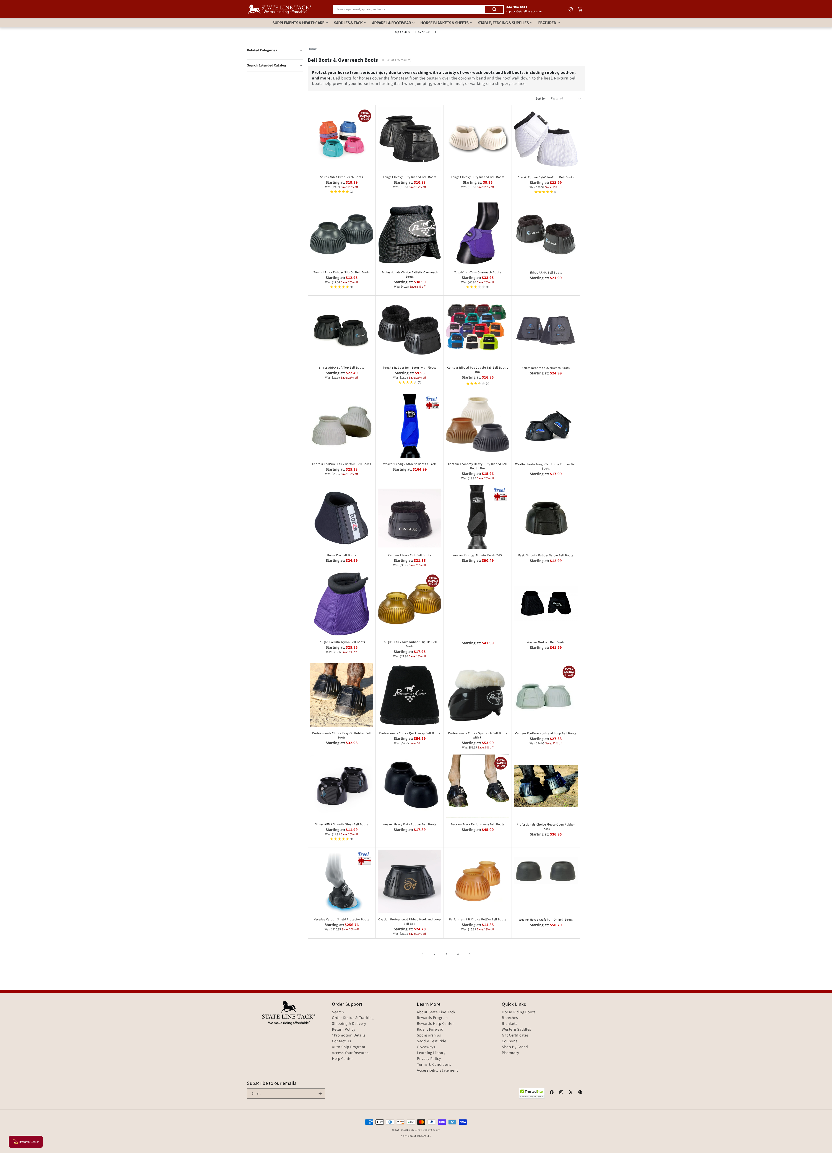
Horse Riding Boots (519, 1012)
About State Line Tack (436, 1012)
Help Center (342, 1058)
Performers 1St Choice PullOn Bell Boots (477, 919)
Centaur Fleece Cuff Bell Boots (409, 555)
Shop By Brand (515, 1047)
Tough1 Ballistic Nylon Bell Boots (341, 642)
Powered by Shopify (429, 1130)
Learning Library (431, 1053)
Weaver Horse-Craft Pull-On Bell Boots (546, 920)
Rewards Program (432, 1017)
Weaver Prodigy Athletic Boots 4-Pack (409, 464)
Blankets (509, 1023)
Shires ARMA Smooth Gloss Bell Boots (341, 824)
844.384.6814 (516, 7)
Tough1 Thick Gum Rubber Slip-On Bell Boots (409, 644)
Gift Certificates (515, 1035)
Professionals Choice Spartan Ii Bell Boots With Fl (477, 735)
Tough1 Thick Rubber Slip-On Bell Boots (342, 272)
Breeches (510, 1017)
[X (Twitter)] (570, 1092)
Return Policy (343, 1029)
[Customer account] (570, 9)
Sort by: (540, 98)
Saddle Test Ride (431, 1041)
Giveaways (426, 1047)
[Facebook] (551, 1092)
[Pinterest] (580, 1092)
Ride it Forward (430, 1029)
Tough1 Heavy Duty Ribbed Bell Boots (409, 177)
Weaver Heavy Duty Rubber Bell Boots (410, 824)
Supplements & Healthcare (298, 23)
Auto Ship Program (348, 1047)
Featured (547, 23)
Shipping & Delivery (349, 1023)
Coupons (509, 1041)
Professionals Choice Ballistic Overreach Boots (410, 274)
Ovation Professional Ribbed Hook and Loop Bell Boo (409, 921)
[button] (275, 65)
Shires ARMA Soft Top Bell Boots (341, 368)
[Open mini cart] (580, 9)
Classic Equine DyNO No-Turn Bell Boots (546, 177)
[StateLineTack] (279, 9)
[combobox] (418, 9)
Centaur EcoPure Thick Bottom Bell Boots (341, 464)
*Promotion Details (349, 1035)
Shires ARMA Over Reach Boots (341, 177)
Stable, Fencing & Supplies (503, 23)
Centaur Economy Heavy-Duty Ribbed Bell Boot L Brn (477, 466)
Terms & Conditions (434, 1064)
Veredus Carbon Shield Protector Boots (341, 919)
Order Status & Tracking (353, 1017)
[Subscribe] (320, 1093)
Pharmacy (510, 1053)
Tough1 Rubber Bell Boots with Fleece (410, 368)
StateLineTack (409, 1130)
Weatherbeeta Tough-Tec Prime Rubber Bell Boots (546, 466)
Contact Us (341, 1041)
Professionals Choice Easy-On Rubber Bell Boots (341, 735)
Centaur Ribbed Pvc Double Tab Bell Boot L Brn (477, 370)
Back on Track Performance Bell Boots (478, 824)
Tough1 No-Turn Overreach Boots (477, 272)
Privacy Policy (429, 1058)
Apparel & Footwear (391, 23)
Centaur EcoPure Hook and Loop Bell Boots (546, 733)
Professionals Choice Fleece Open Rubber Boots (546, 827)
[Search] (494, 9)
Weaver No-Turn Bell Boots (546, 642)
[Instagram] (561, 1092)
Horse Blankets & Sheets (444, 23)
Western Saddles (516, 1029)
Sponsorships (429, 1035)
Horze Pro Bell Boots (341, 555)
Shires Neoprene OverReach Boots (546, 368)
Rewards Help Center (435, 1023)
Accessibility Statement (437, 1070)
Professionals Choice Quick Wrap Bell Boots (409, 733)
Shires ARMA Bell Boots (546, 272)
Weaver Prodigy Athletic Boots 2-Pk (477, 555)
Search (338, 1012)
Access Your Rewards (350, 1053)
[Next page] (469, 954)
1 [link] (423, 954)
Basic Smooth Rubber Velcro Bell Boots (545, 555)
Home (312, 49)
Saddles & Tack (348, 23)
